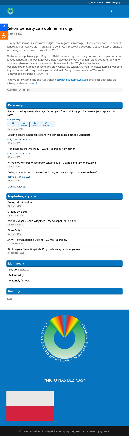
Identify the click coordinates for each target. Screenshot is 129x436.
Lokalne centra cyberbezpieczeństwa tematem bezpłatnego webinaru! (48, 134)
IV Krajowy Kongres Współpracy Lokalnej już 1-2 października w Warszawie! (51, 162)
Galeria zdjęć (16, 275)
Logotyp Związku (19, 269)
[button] (4, 35)
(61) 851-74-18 (96, 2)
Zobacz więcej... (17, 186)
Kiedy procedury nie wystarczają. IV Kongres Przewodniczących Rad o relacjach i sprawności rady (61, 113)
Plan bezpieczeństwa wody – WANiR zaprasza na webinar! (41, 148)
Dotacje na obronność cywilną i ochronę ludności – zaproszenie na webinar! (52, 172)
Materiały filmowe (19, 280)
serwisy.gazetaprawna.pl (71, 79)
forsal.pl (32, 83)
